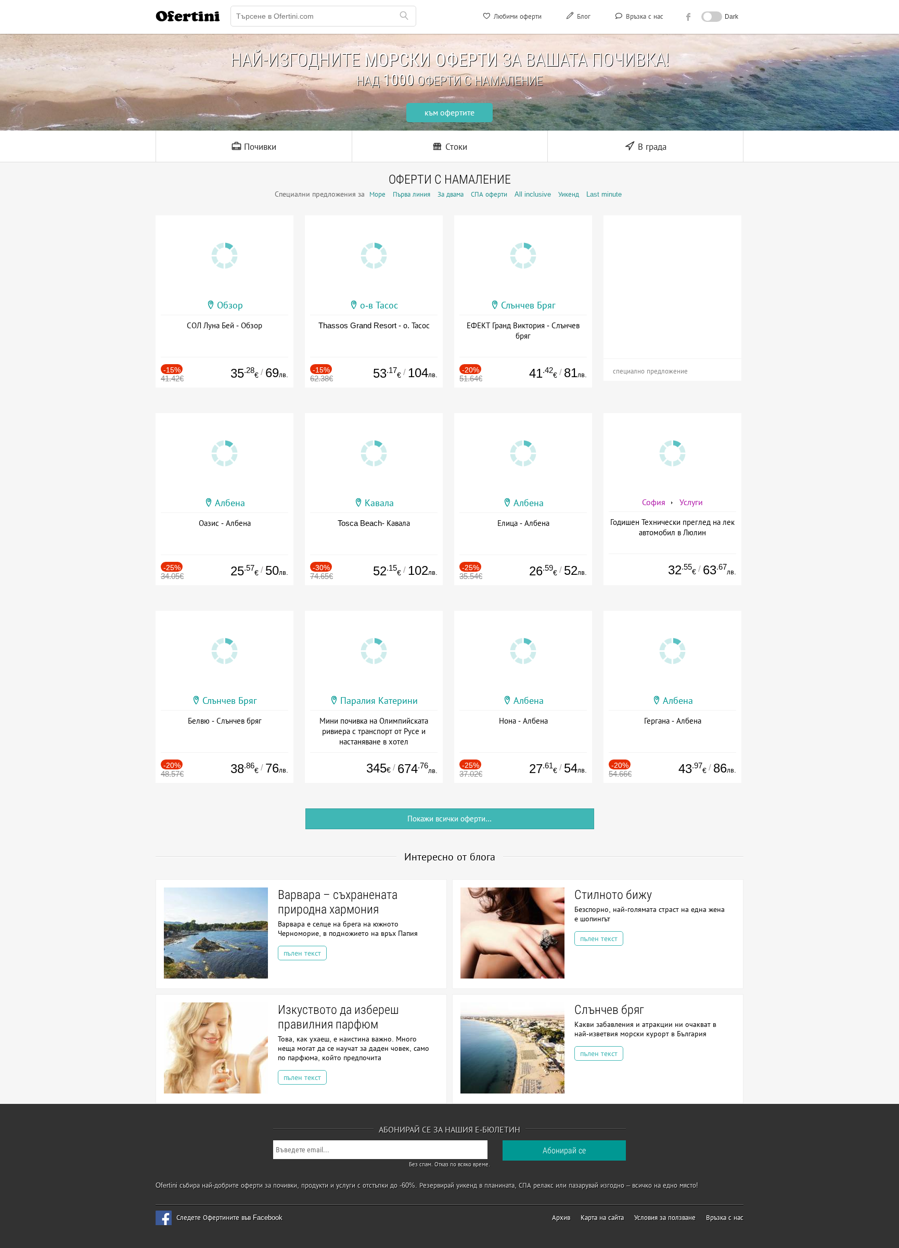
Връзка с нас (643, 16)
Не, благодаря (539, 148)
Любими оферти (517, 16)
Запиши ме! (526, 126)
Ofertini (188, 16)
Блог (582, 16)
